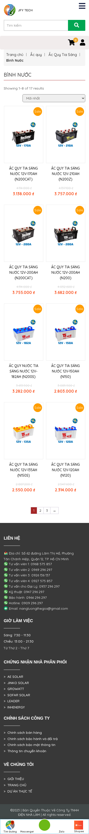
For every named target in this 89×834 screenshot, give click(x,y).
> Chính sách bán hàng (23, 733)
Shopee (79, 831)
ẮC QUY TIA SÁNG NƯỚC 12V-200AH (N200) (65, 272)
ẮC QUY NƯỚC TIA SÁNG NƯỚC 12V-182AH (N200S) (23, 371)
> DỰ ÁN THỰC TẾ (18, 791)
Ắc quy (36, 54)
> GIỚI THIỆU (14, 779)
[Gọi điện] (44, 827)
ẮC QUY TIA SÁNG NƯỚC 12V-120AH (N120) (65, 470)
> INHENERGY (14, 707)
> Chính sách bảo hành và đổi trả (31, 739)
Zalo (62, 831)
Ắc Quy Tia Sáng (62, 54)
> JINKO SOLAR (16, 683)
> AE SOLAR (13, 677)
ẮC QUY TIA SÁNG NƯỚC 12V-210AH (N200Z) (65, 174)
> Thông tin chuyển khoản (25, 751)
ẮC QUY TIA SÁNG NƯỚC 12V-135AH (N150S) (23, 470)
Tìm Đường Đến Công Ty (10, 832)
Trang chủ (14, 54)
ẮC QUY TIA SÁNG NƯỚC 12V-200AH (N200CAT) (23, 272)
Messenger (27, 831)
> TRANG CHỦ (15, 785)
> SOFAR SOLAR (17, 695)
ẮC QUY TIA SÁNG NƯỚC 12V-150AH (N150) (65, 371)
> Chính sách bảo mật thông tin (29, 745)
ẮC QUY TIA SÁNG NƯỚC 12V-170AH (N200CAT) (23, 174)
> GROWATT (14, 689)
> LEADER (12, 701)
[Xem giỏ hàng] (71, 43)
